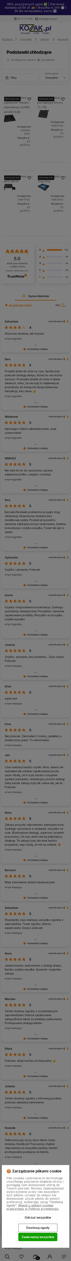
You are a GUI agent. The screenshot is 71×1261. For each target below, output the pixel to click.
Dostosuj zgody (37, 1228)
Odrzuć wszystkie (38, 1217)
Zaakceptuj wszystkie (38, 1237)
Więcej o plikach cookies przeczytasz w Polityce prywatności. (32, 1207)
